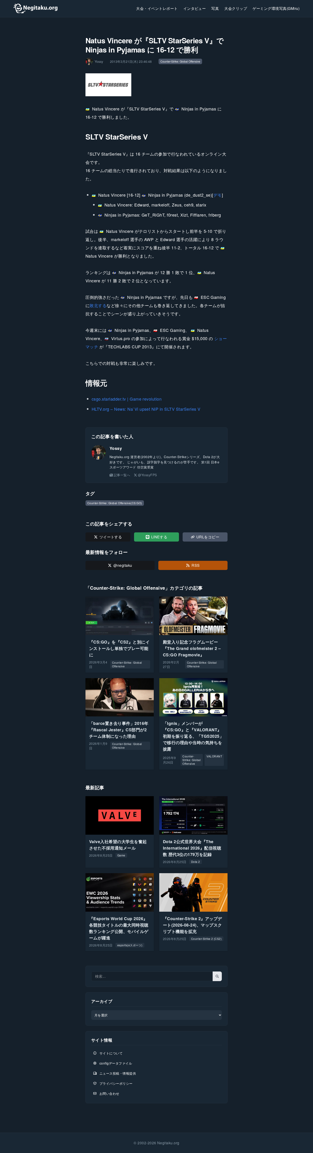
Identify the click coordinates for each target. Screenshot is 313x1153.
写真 (215, 8)
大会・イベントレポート (157, 8)
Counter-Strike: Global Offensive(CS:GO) (114, 503)
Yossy (116, 448)
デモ (217, 195)
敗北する (98, 305)
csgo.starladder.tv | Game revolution (127, 399)
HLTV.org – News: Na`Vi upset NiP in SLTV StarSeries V (146, 409)
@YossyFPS (147, 475)
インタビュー (194, 8)
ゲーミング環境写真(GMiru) (276, 8)
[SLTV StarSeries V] (156, 84)
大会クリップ (235, 8)
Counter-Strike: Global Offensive (180, 61)
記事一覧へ (122, 475)
